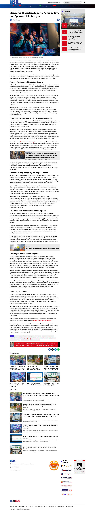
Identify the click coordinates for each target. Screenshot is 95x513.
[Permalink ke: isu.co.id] (11, 19)
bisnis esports (18, 336)
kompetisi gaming (26, 338)
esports (39, 336)
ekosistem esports (29, 336)
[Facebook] (49, 349)
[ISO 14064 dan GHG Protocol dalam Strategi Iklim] (52, 377)
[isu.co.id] (18, 2)
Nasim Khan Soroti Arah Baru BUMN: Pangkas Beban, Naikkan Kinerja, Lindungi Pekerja (75, 48)
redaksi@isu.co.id (16, 470)
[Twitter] (52, 349)
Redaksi (21, 506)
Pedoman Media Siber (41, 506)
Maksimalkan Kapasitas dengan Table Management (34, 384)
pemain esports (52, 338)
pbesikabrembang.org (27, 142)
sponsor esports (16, 340)
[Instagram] (19, 501)
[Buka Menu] (84, 2)
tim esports (25, 340)
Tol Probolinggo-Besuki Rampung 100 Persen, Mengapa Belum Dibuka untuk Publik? (76, 37)
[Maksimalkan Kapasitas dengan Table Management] (35, 377)
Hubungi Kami (29, 506)
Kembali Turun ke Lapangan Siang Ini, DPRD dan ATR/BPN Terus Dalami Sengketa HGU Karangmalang (17, 368)
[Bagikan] (58, 20)
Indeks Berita (69, 506)
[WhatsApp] (58, 349)
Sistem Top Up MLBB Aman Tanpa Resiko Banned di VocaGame (17, 385)
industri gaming (15, 338)
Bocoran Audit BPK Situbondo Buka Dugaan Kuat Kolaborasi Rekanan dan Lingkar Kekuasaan (34, 368)
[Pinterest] (16, 501)
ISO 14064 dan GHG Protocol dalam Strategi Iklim (51, 384)
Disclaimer (61, 506)
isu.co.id (15, 19)
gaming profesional (48, 336)
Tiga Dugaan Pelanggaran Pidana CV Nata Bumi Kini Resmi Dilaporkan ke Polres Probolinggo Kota (75, 42)
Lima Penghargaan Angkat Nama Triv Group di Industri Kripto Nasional (75, 31)
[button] (80, 2)
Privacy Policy (52, 506)
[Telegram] (55, 349)
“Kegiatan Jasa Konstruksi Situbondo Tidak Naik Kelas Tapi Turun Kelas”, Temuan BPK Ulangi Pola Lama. (51, 368)
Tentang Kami (13, 506)
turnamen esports (35, 340)
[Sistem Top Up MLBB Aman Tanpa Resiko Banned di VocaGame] (18, 377)
